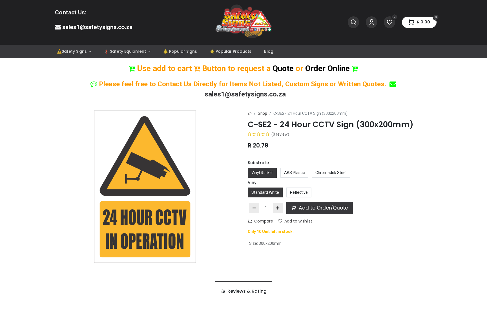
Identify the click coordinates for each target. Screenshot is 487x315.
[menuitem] (74, 51)
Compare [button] (263, 221)
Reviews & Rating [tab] (246, 291)
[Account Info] (371, 22)
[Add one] (278, 208)
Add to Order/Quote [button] (322, 207)
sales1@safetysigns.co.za (97, 27)
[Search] (353, 22)
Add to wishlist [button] (298, 221)
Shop (262, 113)
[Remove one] (254, 208)
